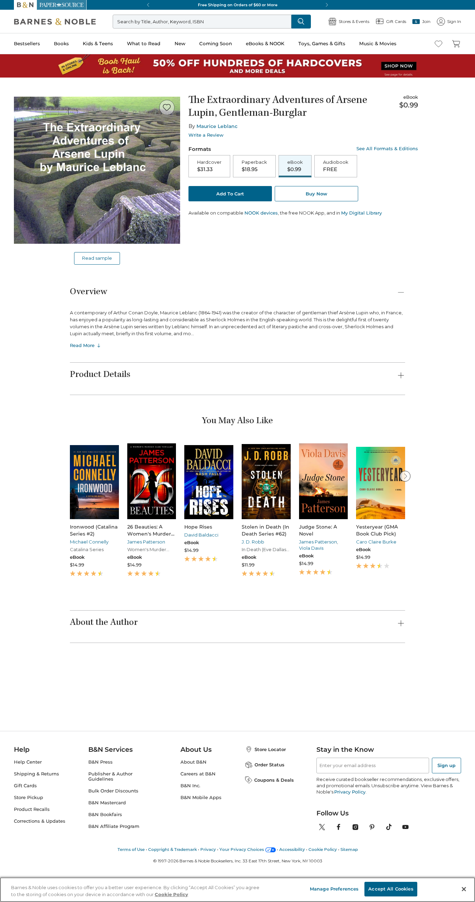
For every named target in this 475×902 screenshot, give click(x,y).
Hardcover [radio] (209, 165)
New (180, 43)
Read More (82, 345)
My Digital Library (361, 213)
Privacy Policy (349, 853)
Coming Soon (215, 43)
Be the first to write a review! (237, 747)
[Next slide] (405, 476)
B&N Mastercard (107, 864)
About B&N (193, 823)
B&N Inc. (190, 846)
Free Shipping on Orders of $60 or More (237, 4)
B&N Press (100, 823)
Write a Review (206, 135)
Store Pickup (28, 858)
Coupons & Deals (274, 841)
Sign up (446, 826)
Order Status (269, 826)
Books (61, 43)
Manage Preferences (334, 889)
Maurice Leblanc (217, 126)
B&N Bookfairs (105, 875)
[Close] (464, 889)
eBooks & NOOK (265, 43)
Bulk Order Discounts (113, 852)
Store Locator (270, 810)
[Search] (301, 22)
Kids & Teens (98, 43)
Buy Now (316, 193)
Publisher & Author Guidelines (110, 837)
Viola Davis (311, 548)
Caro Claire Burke (376, 542)
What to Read (143, 43)
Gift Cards (25, 846)
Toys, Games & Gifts (321, 43)
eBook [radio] (295, 165)
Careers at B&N (198, 835)
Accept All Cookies (390, 889)
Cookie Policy (171, 894)
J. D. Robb (253, 542)
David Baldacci (201, 535)
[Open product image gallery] (97, 170)
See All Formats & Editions (387, 148)
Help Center (28, 823)
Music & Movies (377, 43)
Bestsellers (27, 43)
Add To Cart (230, 193)
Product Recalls (32, 870)
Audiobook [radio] (335, 165)
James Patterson (146, 542)
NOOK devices (261, 213)
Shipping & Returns (36, 835)
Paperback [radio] (254, 165)
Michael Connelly (89, 542)
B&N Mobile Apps (201, 858)
